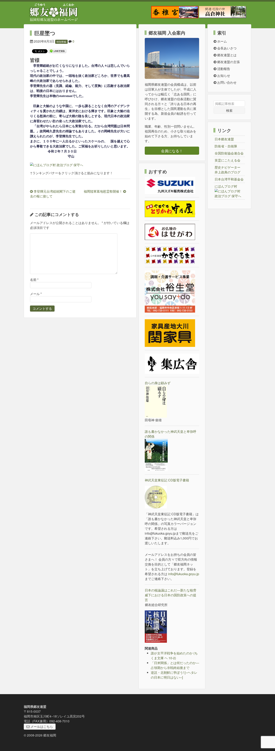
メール (36, 293)
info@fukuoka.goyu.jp (183, 574)
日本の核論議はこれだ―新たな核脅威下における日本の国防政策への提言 (170, 595)
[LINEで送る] (57, 50)
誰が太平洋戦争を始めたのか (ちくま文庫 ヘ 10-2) (174, 655)
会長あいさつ (226, 48)
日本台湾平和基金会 (229, 179)
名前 (34, 279)
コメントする (42, 308)
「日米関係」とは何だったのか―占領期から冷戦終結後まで (175, 665)
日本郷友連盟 (224, 139)
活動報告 (223, 68)
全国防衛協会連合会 (229, 153)
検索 (229, 110)
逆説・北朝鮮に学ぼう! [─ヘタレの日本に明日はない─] (174, 675)
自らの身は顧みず (158, 383)
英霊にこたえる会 (227, 160)
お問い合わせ (226, 82)
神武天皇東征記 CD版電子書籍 (167, 480)
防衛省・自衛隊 (226, 146)
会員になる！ (172, 150)
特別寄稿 (61, 41)
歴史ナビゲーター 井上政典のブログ (227, 169)
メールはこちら (41, 726)
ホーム (221, 41)
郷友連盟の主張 (228, 61)
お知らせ (223, 75)
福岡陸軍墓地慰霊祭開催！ (103, 191)
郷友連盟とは (226, 55)
